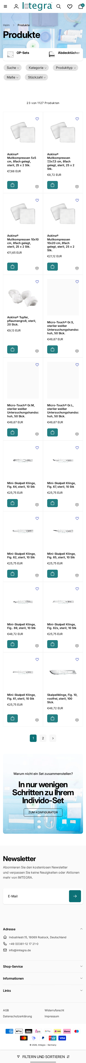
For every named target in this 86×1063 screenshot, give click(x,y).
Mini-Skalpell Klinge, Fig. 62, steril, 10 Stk (21, 555)
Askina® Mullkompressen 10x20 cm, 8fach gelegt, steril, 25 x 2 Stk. (60, 243)
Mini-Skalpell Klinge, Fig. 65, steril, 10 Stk (61, 555)
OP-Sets (23, 52)
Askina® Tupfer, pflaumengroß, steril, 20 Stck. (21, 320)
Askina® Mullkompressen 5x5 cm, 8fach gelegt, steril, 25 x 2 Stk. (21, 159)
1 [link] (33, 738)
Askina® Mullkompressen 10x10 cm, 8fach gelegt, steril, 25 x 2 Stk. (23, 241)
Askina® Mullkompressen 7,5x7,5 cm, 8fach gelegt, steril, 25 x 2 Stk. (60, 161)
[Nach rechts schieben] (79, 54)
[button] (5, 6)
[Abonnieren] (75, 896)
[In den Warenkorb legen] (12, 185)
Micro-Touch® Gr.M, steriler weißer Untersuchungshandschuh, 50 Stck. (23, 410)
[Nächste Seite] (52, 738)
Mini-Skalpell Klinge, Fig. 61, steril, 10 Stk (21, 696)
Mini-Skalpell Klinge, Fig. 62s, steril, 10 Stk (61, 626)
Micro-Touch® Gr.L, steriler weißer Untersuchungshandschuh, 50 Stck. (63, 410)
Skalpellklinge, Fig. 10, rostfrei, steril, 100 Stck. (62, 698)
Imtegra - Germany (47, 1045)
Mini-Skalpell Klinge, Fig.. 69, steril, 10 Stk (21, 626)
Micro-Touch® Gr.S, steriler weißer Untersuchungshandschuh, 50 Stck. (63, 327)
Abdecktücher (69, 52)
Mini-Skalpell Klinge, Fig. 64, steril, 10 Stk (21, 484)
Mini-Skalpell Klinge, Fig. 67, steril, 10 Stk (61, 484)
